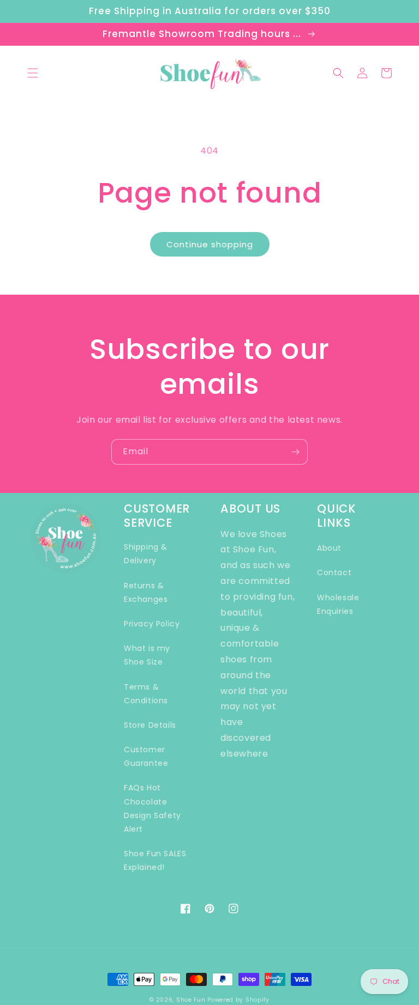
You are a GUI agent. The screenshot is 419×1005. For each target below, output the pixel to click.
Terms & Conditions (146, 693)
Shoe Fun (191, 1000)
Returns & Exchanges (145, 592)
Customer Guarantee (146, 756)
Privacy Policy (151, 623)
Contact (334, 572)
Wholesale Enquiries (338, 604)
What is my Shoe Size (147, 655)
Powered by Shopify (238, 1000)
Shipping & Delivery (145, 553)
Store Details (150, 725)
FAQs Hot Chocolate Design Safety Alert (152, 808)
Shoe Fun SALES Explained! (155, 860)
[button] (33, 73)
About (329, 548)
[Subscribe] (295, 452)
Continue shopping (209, 244)
